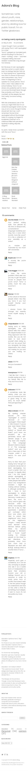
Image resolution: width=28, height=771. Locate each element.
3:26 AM (18, 258)
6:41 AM (21, 411)
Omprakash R (13, 324)
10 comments (18, 43)
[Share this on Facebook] (7, 139)
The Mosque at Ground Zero (11, 679)
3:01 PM (17, 558)
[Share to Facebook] (7, 142)
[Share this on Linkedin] (13, 139)
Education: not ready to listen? (11, 667)
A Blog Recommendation (5, 198)
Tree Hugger (12, 271)
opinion (22, 731)
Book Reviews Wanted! (15, 198)
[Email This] (3, 142)
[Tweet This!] (9, 139)
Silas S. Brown (13, 411)
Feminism (19, 729)
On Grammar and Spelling (10, 653)
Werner (11, 294)
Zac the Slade (13, 220)
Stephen (11, 558)
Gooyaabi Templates (16, 764)
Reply (10, 252)
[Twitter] (2, 754)
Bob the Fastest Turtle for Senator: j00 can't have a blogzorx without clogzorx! (15, 175)
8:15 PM (19, 372)
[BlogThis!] (4, 142)
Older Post (22, 208)
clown (10, 362)
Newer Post (6, 208)
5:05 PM (15, 362)
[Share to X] (6, 142)
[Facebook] (5, 754)
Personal (6, 731)
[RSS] (7, 754)
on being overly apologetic (14, 39)
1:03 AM (16, 294)
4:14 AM (21, 324)
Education (5, 729)
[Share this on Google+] (11, 139)
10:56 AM (21, 271)
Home (14, 208)
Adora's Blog (10, 6)
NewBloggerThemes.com (16, 763)
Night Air (5, 157)
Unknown (11, 390)
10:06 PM (21, 220)
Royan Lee (12, 258)
